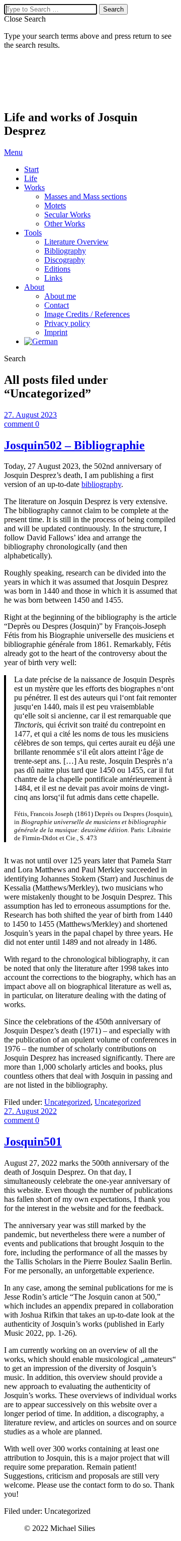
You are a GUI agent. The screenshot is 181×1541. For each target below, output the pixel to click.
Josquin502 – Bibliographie (74, 445)
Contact (56, 305)
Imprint (55, 332)
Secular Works (67, 214)
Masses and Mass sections (85, 196)
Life (30, 178)
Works (34, 187)
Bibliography (65, 251)
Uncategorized (67, 1102)
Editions (57, 269)
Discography (64, 260)
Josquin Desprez (54, 80)
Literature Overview (76, 241)
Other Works (64, 223)
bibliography (101, 484)
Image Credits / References (87, 314)
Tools (33, 232)
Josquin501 (33, 1141)
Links (53, 278)
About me (60, 296)
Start (31, 169)
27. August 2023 (30, 415)
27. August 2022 (30, 1111)
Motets (55, 205)
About (34, 287)
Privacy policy (67, 323)
